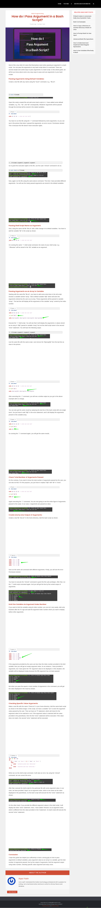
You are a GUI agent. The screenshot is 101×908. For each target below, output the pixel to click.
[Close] (73, 428)
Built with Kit (64, 477)
